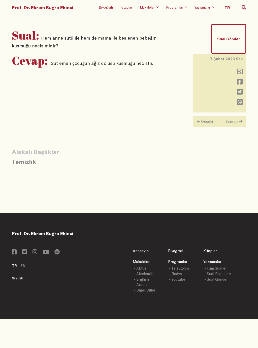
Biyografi (106, 7)
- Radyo (175, 274)
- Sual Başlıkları (217, 274)
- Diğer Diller (144, 290)
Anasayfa (141, 251)
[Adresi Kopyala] (240, 72)
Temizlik (24, 161)
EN (22, 266)
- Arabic (140, 284)
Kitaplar (126, 7)
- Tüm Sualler (215, 268)
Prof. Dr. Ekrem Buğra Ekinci (42, 7)
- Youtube (177, 279)
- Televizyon (179, 268)
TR (14, 266)
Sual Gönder (228, 39)
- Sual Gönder (216, 279)
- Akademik (143, 274)
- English (141, 279)
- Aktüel (140, 268)
